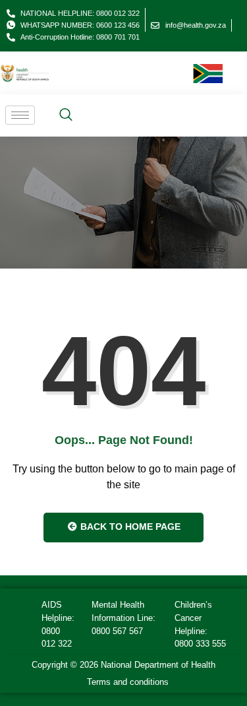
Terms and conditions (128, 682)
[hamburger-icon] (20, 115)
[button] (66, 115)
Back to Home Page (129, 526)
